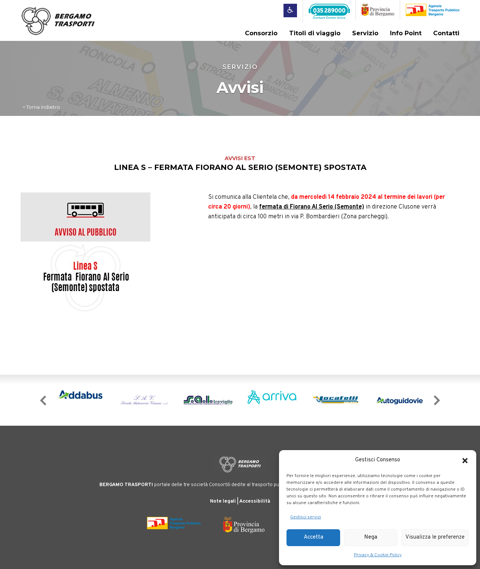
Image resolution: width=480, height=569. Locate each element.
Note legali (223, 501)
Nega (370, 537)
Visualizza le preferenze (435, 537)
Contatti (446, 33)
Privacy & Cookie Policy (378, 555)
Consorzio (261, 33)
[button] (465, 460)
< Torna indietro (41, 107)
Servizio (365, 33)
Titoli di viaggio (314, 33)
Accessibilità (254, 501)
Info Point (406, 33)
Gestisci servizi (305, 517)
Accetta (313, 537)
